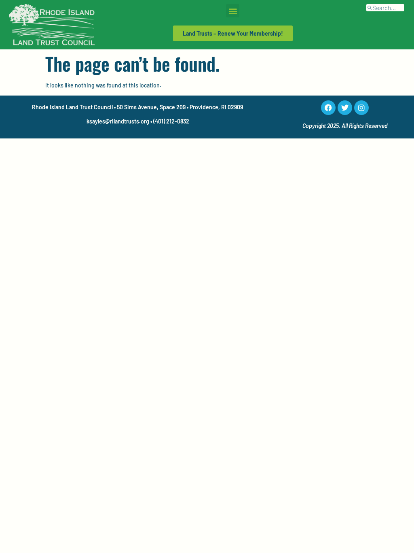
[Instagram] (361, 107)
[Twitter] (345, 107)
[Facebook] (328, 107)
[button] (232, 10)
